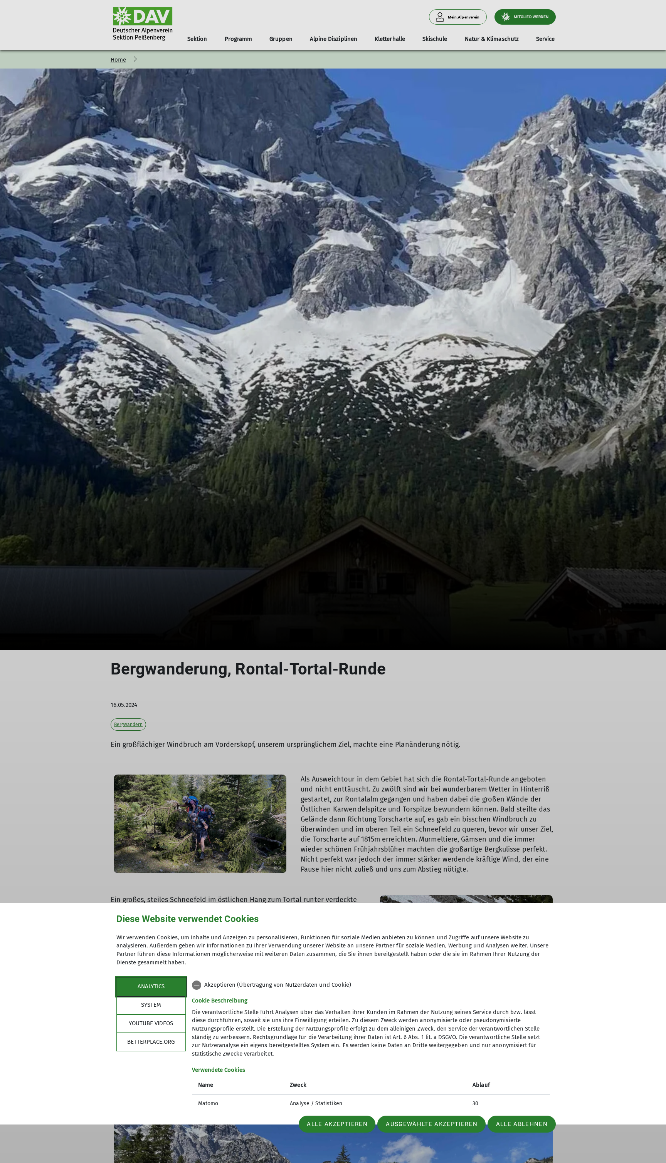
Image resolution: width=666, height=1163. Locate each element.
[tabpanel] (371, 1045)
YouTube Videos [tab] (151, 1023)
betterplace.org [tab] (151, 1041)
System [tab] (151, 1004)
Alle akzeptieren (337, 1124)
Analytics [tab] (151, 986)
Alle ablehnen (522, 1124)
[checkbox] (371, 985)
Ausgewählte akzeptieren (432, 1124)
